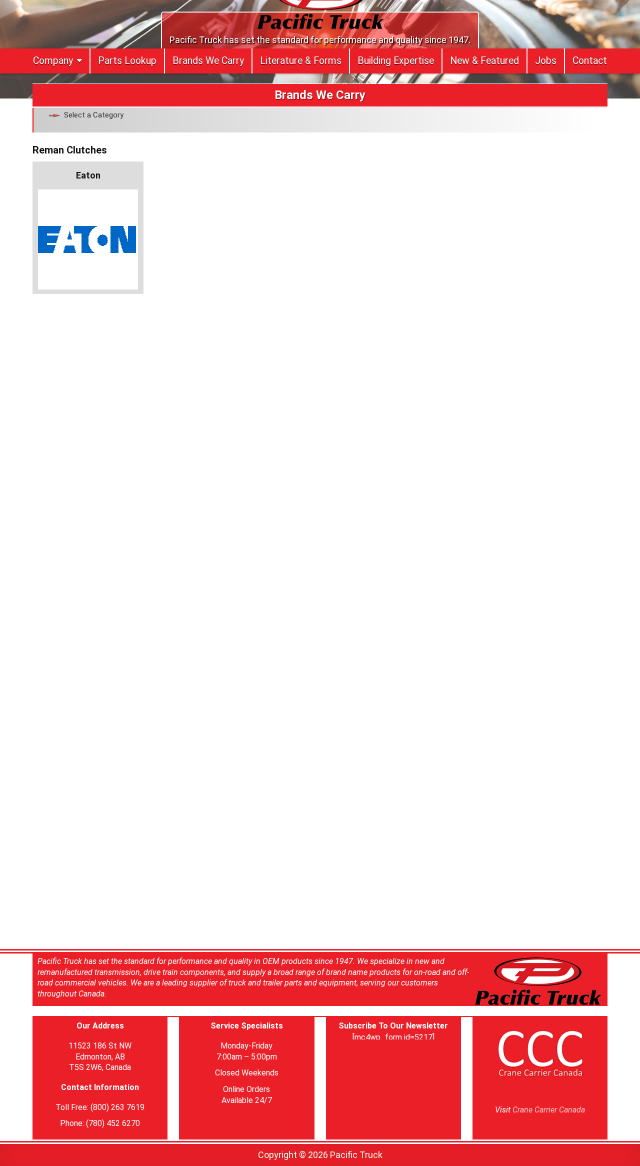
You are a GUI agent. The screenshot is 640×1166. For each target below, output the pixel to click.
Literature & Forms (301, 60)
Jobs (545, 60)
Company (53, 60)
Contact (589, 60)
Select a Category (94, 115)
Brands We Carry (208, 60)
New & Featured (484, 60)
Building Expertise (396, 60)
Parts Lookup (127, 60)
